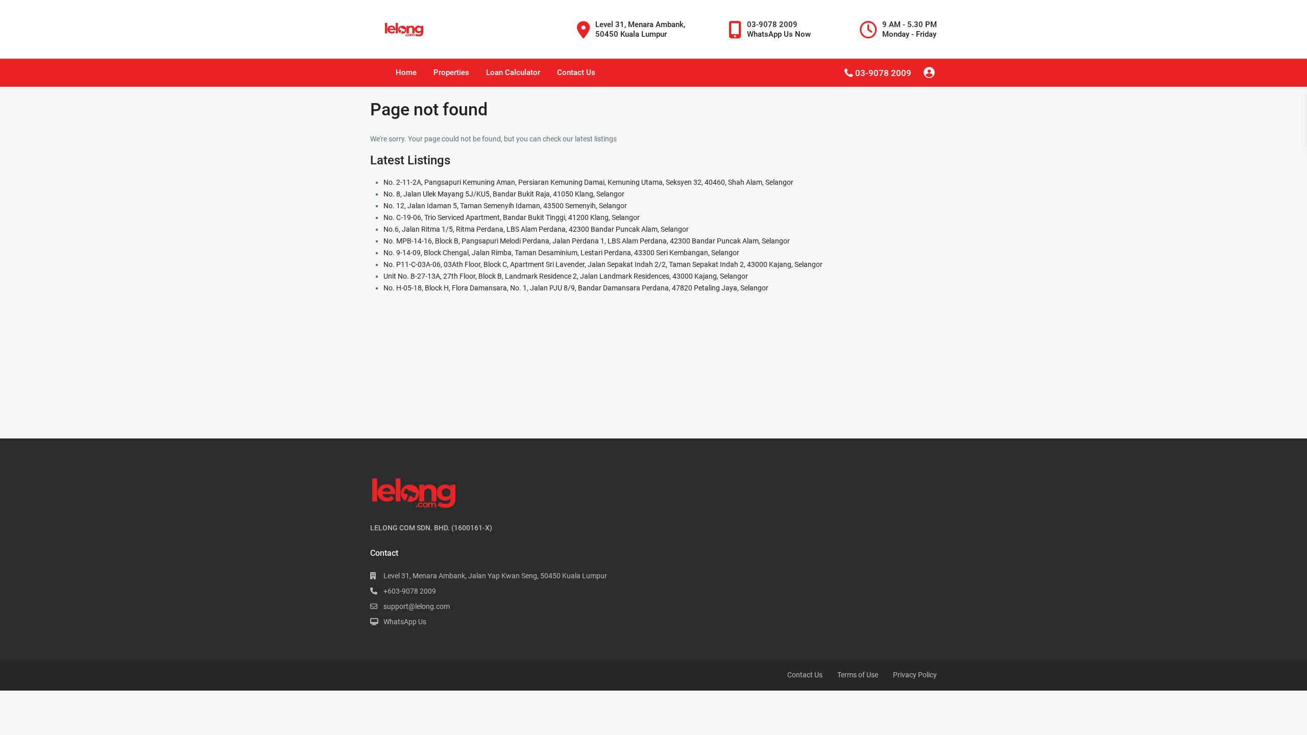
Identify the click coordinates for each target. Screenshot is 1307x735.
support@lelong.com (416, 606)
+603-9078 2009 (409, 591)
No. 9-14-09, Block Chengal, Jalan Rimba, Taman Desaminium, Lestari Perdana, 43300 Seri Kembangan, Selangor (561, 253)
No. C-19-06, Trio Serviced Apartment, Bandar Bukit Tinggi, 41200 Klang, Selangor (511, 217)
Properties (451, 72)
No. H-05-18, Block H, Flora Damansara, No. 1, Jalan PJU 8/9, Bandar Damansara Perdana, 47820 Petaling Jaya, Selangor (575, 288)
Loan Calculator (513, 72)
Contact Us (576, 72)
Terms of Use (857, 675)
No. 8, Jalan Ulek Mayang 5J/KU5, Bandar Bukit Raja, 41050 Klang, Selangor (503, 194)
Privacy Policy (915, 675)
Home (406, 72)
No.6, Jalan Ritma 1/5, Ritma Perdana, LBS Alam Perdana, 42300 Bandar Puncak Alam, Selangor (536, 229)
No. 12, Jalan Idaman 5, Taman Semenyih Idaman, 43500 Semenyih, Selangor (505, 206)
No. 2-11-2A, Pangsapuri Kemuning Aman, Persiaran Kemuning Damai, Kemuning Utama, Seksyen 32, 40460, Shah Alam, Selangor (588, 182)
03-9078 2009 (883, 73)
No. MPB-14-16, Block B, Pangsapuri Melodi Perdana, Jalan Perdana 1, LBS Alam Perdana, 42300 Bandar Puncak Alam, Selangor (586, 241)
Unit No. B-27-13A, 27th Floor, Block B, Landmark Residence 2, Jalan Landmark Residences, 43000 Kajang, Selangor (565, 276)
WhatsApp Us (404, 622)
